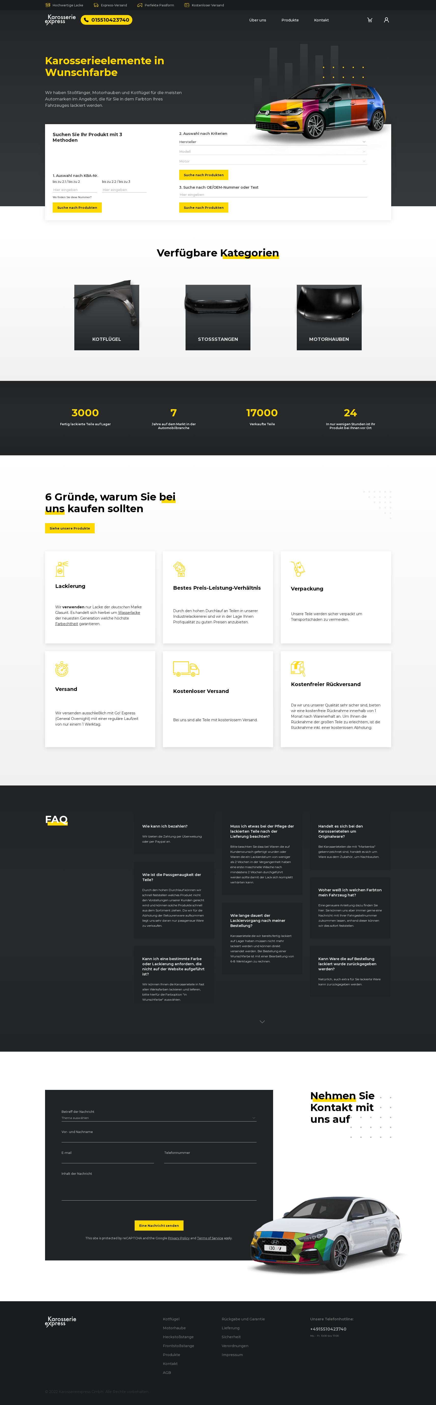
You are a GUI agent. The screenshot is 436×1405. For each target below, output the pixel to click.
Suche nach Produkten (77, 207)
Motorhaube (174, 1328)
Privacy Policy (179, 1238)
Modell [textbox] (185, 151)
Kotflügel (171, 1319)
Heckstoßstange (178, 1337)
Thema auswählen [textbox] (75, 1118)
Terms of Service (210, 1238)
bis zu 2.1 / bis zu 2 (66, 182)
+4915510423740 (328, 1329)
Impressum (232, 1354)
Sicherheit (231, 1337)
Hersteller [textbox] (187, 142)
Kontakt (321, 20)
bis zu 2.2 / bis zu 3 (116, 182)
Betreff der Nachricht (78, 1112)
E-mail (67, 1153)
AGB (167, 1372)
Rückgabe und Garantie (243, 1319)
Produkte (290, 20)
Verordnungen (235, 1346)
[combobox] (273, 141)
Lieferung (231, 1328)
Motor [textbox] (184, 161)
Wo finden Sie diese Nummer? (72, 197)
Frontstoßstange (178, 1346)
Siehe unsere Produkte (70, 528)
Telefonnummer (177, 1153)
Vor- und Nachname (77, 1132)
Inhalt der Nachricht (77, 1174)
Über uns (257, 20)
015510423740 (110, 20)
